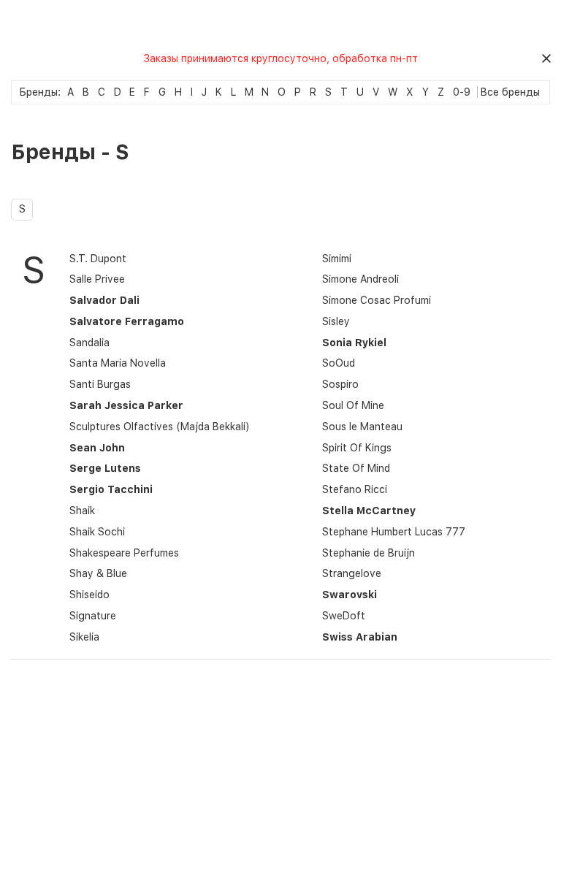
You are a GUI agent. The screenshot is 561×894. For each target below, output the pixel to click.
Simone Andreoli (360, 279)
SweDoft (343, 616)
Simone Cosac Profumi (376, 300)
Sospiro (340, 384)
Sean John (97, 448)
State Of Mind (356, 468)
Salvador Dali (104, 300)
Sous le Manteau (362, 426)
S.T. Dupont (97, 258)
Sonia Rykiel (354, 342)
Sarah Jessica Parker (126, 405)
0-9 (461, 92)
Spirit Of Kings (357, 448)
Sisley (336, 321)
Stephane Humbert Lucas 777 (393, 532)
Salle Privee (97, 279)
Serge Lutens (105, 468)
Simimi (336, 258)
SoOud (338, 363)
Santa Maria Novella (117, 363)
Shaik (82, 510)
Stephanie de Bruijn (368, 553)
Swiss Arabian (359, 637)
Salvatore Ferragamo (126, 321)
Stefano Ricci (354, 489)
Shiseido (89, 594)
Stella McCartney (369, 510)
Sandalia (89, 342)
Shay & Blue (98, 573)
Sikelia (84, 637)
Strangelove (351, 573)
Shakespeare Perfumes (124, 553)
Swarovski (349, 594)
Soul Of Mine (353, 405)
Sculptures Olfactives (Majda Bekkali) (159, 426)
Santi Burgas (100, 384)
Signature (92, 616)
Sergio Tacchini (111, 489)
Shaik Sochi (97, 532)
